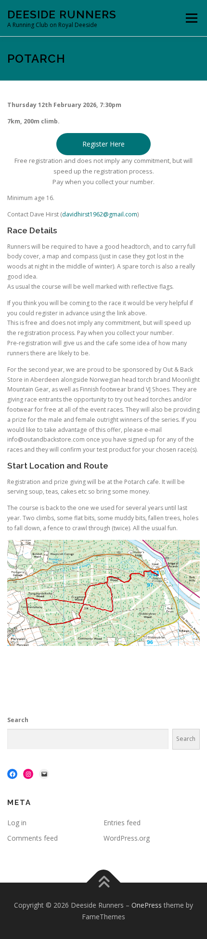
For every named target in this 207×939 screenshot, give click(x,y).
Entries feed (122, 822)
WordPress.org (127, 838)
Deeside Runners (61, 14)
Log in (16, 822)
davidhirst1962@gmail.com (99, 214)
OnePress (146, 905)
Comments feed (32, 838)
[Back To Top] (104, 882)
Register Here (103, 143)
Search (17, 720)
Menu (191, 18)
